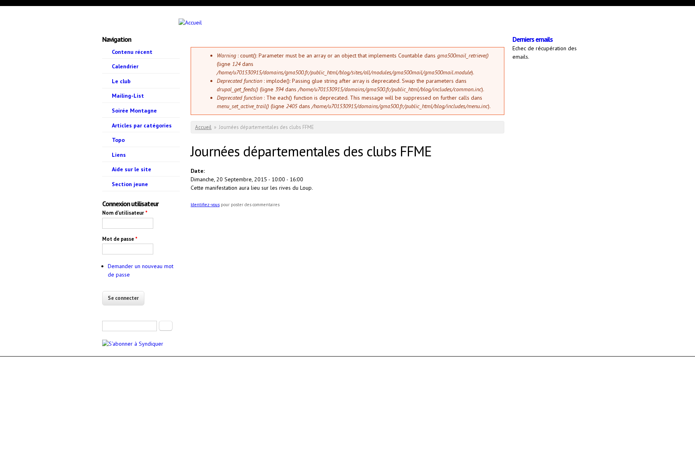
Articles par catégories (142, 125)
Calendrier (125, 66)
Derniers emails (532, 39)
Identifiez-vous (205, 204)
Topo (118, 140)
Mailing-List (128, 95)
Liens (119, 154)
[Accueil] (156, 22)
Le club (121, 81)
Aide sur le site (131, 169)
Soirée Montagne (134, 110)
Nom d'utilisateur (125, 212)
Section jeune (130, 184)
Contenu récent (132, 51)
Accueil (203, 127)
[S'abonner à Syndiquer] (132, 343)
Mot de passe (120, 239)
